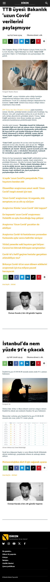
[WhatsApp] (4, 41)
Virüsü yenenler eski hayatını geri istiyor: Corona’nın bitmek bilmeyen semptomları (23, 246)
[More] (44, 41)
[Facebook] (16, 41)
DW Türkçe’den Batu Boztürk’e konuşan (16, 110)
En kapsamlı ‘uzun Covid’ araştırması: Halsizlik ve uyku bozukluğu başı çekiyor (23, 216)
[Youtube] (14, 544)
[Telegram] (21, 41)
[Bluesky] (3, 544)
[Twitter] (19, 544)
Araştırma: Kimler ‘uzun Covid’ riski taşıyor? (24, 208)
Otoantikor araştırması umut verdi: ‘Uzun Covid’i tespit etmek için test (23, 190)
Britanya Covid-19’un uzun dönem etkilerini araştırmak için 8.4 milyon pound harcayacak (24, 267)
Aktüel (13, 284)
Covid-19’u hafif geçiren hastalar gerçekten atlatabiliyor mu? (24, 256)
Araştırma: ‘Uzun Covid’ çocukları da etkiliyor (20, 226)
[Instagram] (9, 544)
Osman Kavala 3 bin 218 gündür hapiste (25, 313)
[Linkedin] (27, 41)
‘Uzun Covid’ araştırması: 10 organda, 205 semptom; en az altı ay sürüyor (23, 200)
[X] (10, 41)
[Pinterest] (38, 41)
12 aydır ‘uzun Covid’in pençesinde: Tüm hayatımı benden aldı (22, 180)
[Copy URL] (32, 41)
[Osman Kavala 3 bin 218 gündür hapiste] (25, 301)
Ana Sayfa (5, 284)
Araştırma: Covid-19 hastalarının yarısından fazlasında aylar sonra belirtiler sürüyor (24, 236)
